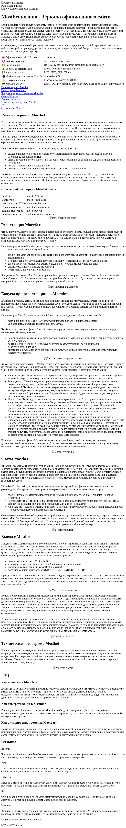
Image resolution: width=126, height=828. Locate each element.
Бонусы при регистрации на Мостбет (22, 93)
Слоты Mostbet (9, 96)
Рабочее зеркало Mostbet (14, 87)
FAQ (4, 105)
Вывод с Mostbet (10, 99)
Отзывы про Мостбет (13, 108)
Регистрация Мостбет (13, 90)
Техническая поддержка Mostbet (19, 102)
